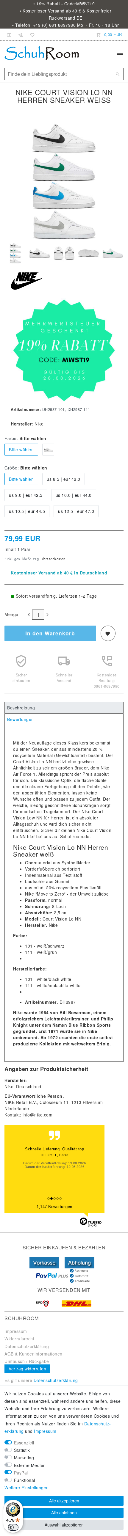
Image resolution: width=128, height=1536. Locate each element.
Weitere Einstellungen (26, 1488)
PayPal (21, 1473)
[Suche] (117, 74)
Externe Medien (30, 1465)
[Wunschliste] (31, 34)
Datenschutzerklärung (26, 1346)
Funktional (24, 1480)
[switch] (13, 1527)
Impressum (15, 1331)
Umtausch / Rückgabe (26, 1361)
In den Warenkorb (50, 633)
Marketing (24, 1457)
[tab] (64, 708)
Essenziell (24, 1443)
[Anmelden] (9, 34)
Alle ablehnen (64, 1512)
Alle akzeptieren (64, 1501)
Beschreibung (21, 708)
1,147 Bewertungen (54, 1206)
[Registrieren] (21, 34)
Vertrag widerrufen (27, 1369)
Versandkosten (52, 558)
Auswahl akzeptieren (64, 1525)
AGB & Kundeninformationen (33, 1354)
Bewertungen (20, 719)
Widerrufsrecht (19, 1339)
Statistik (22, 1450)
